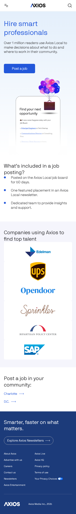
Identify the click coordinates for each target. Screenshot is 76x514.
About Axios (10, 454)
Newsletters (10, 479)
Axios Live (40, 454)
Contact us (10, 472)
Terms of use (41, 472)
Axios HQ (39, 460)
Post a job (19, 68)
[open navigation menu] (6, 5)
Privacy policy (42, 466)
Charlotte (10, 394)
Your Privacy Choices (46, 479)
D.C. (6, 401)
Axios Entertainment (14, 485)
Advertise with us (13, 460)
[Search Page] (69, 5)
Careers (8, 466)
